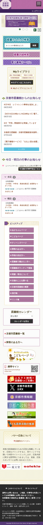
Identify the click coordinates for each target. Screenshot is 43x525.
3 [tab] (27, 29)
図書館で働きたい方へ (21, 261)
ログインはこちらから (22, 82)
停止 (39, 30)
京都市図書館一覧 (15, 333)
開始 (35, 30)
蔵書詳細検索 (21, 54)
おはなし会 (9, 191)
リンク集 (15, 299)
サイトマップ (32, 488)
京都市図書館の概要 (20, 287)
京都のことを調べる (20, 280)
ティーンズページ (19, 243)
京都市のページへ (22, 441)
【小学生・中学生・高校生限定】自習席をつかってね (21, 185)
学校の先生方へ (18, 255)
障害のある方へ (18, 249)
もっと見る (21, 149)
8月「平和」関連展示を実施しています (20, 123)
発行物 (14, 293)
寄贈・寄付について (20, 274)
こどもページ (17, 236)
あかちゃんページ (19, 230)
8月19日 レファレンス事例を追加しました (22, 104)
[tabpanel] (21, 21)
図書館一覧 (23, 498)
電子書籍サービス (21, 62)
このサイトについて (15, 488)
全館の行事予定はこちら (30, 169)
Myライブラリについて (22, 88)
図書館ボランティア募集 (22, 268)
